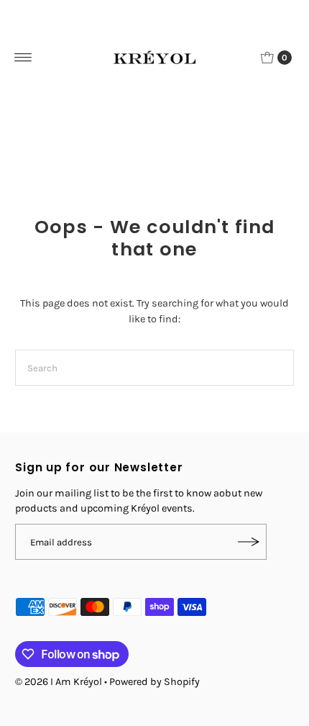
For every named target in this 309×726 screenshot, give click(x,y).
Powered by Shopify (154, 682)
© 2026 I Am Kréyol (58, 682)
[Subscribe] (249, 542)
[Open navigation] (23, 58)
